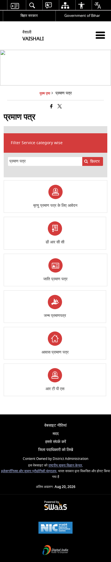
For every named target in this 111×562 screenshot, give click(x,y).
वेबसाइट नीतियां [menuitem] (55, 425)
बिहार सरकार (29, 15)
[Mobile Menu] (100, 35)
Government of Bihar (82, 15)
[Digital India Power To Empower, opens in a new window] (55, 550)
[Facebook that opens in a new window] (51, 106)
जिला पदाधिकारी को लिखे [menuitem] (55, 450)
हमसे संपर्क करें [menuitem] (55, 442)
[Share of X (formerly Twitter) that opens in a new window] (59, 106)
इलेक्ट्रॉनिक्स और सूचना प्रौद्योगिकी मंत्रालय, (29, 471)
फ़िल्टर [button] (95, 161)
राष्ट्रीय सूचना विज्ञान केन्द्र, (65, 465)
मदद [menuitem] (56, 434)
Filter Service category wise (37, 143)
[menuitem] (14, 5)
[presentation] (45, 161)
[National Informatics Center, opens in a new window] (55, 528)
